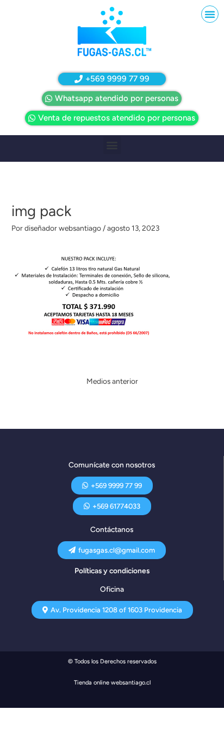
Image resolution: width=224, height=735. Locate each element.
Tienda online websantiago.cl (112, 682)
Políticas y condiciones (112, 570)
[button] (210, 14)
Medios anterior (112, 381)
